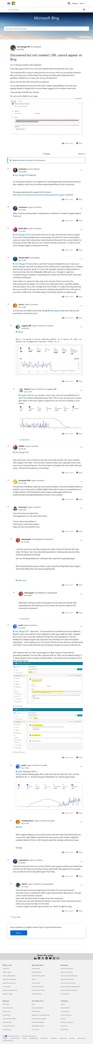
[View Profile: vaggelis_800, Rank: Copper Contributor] (18, 327)
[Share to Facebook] (39, 958)
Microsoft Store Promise (38, 990)
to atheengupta (51, 593)
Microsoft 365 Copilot (9, 1026)
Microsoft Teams (7, 1022)
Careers (63, 1004)
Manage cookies (33, 1038)
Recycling (72, 1038)
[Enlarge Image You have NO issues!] (48, 729)
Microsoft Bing (14, 10)
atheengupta (55, 310)
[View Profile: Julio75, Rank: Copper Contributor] (18, 885)
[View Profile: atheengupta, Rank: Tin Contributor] (18, 540)
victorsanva (23, 207)
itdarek (27, 389)
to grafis (44, 765)
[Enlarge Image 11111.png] (49, 359)
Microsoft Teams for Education (69, 976)
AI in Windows (7, 986)
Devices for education (67, 972)
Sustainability (64, 1029)
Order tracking (36, 983)
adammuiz (23, 507)
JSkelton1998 (24, 258)
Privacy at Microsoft (66, 1015)
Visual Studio (35, 1029)
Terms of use (44, 1038)
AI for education (65, 994)
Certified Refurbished (37, 986)
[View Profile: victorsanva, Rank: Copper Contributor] (15, 208)
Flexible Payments (37, 994)
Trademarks (53, 1038)
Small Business (7, 1029)
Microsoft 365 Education (67, 979)
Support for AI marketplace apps (40, 1015)
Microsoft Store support (38, 976)
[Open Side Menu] (8, 3)
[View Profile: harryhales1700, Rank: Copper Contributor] (15, 481)
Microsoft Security (8, 1008)
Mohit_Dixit (23, 228)
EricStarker (23, 169)
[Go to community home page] (13, 3)
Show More (25, 440)
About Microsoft (65, 1008)
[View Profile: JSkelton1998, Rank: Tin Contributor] (15, 259)
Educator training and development (70, 986)
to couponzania (47, 884)
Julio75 (24, 884)
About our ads (81, 1038)
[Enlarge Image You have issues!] (48, 683)
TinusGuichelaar (27, 821)
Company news (65, 1011)
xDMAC (21, 446)
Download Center (36, 972)
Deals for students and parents (69, 990)
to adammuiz (48, 539)
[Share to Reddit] (46, 958)
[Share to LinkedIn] (35, 958)
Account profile (36, 968)
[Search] (69, 3)
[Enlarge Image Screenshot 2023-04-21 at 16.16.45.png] (51, 417)
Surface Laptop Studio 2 (9, 976)
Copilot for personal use (9, 983)
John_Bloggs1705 (23, 47)
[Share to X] (43, 958)
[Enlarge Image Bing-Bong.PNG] (49, 796)
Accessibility (64, 1026)
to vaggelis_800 (50, 389)
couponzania (23, 860)
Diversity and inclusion (67, 1022)
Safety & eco (63, 1038)
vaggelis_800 (26, 326)
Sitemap (5, 1038)
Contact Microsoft (15, 1038)
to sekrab (49, 326)
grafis (21, 625)
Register (75, 3)
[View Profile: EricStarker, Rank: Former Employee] (15, 170)
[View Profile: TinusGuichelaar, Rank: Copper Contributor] (18, 822)
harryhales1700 (24, 480)
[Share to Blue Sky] (50, 958)
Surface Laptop (7, 972)
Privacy (24, 1038)
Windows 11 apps (7, 994)
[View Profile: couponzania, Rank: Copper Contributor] (15, 861)
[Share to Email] (58, 958)
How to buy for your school (68, 983)
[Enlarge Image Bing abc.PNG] (46, 117)
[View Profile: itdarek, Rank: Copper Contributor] (21, 390)
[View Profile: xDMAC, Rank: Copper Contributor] (15, 447)
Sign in (18, 933)
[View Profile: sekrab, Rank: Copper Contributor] (15, 305)
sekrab (21, 304)
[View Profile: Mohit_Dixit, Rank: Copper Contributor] (15, 229)
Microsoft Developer (37, 1008)
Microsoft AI (6, 1004)
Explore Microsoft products (10, 990)
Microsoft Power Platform (10, 1018)
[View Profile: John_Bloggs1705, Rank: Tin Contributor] (13, 48)
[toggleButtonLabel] (84, 9)
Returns (34, 979)
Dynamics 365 (6, 1011)
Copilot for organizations (9, 979)
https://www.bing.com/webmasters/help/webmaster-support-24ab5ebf (45, 195)
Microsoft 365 (6, 1015)
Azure (33, 1004)
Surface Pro (6, 968)
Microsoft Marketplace (38, 1022)
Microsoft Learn (36, 1011)
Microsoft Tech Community (39, 1018)
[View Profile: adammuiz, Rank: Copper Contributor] (15, 508)
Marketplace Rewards (38, 1026)
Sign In (82, 3)
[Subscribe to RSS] (54, 958)
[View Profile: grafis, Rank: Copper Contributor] (15, 626)
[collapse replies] (8, 168)
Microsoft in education (67, 968)
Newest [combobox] (82, 154)
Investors (63, 1018)
